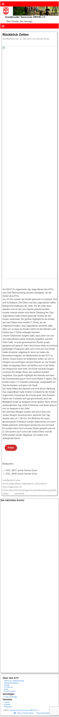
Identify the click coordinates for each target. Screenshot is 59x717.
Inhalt (6, 689)
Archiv (5, 483)
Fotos (11, 447)
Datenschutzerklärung (11, 683)
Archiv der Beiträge (10, 697)
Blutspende (8, 707)
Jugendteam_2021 (31, 483)
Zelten (5, 493)
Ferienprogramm (25, 490)
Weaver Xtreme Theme (25, 713)
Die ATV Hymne (9, 691)
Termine (6, 702)
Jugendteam (15, 483)
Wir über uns (8, 687)
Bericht (12, 490)
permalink (19, 493)
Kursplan (7, 704)
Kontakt (6, 685)
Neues (43, 483)
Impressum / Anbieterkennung (14, 681)
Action (5, 490)
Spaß (53, 490)
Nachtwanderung (41, 490)
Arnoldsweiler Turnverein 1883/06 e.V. (25, 17)
